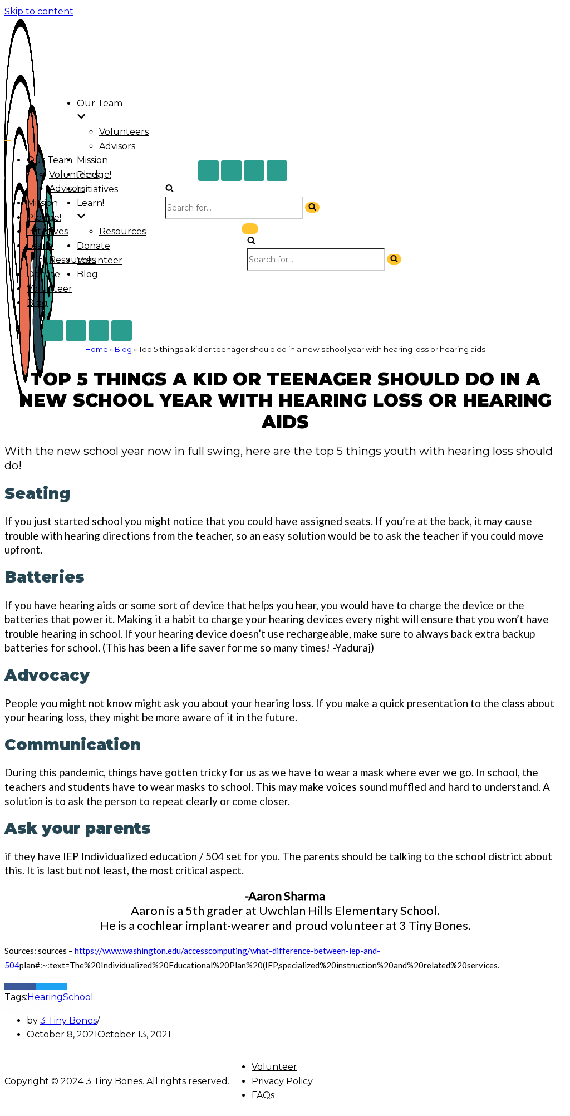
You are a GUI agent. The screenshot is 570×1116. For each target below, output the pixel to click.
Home (96, 349)
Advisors (117, 146)
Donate (93, 246)
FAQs (263, 1095)
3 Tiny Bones (68, 1020)
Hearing (45, 997)
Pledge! (44, 217)
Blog (87, 274)
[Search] (169, 189)
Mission (92, 160)
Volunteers (124, 131)
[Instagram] (254, 170)
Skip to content (38, 11)
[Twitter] (231, 170)
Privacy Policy (282, 1081)
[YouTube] (277, 170)
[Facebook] (208, 170)
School (78, 997)
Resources (122, 231)
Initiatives (97, 189)
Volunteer (99, 260)
